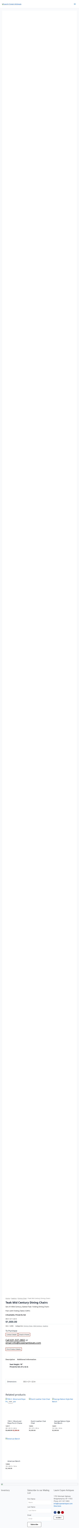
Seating (13, 1298)
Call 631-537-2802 (15, 1340)
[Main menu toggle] (75, 4)
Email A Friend (24, 1335)
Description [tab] (10, 1359)
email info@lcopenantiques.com (23, 1342)
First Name (31, 1499)
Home (8, 1298)
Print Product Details (14, 1349)
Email (29, 1515)
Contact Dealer (12, 1335)
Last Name (31, 1507)
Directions (57, 1506)
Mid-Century (37, 1326)
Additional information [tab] (26, 1359)
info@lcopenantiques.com (63, 1504)
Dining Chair (22, 1298)
